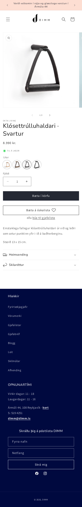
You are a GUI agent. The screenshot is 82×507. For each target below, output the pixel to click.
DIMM (45, 499)
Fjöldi (6, 173)
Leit (10, 352)
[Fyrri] (32, 115)
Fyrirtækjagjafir (18, 307)
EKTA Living (9, 121)
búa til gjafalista (43, 218)
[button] (8, 19)
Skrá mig (41, 464)
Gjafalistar (14, 325)
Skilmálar (14, 361)
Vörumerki (14, 316)
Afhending (14, 370)
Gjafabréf (14, 334)
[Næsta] (49, 115)
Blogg (11, 343)
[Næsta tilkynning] (74, 5)
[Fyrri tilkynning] (7, 5)
